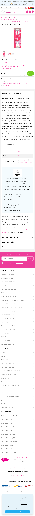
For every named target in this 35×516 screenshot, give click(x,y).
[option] (17, 38)
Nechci (17, 508)
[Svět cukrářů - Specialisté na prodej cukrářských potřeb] (6, 12)
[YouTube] (22, 475)
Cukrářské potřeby (15, 17)
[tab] (17, 93)
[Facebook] (13, 475)
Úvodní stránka (5, 17)
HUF (10, 7)
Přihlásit (30, 258)
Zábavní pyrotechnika (25, 162)
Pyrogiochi (9, 81)
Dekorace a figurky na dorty (8, 19)
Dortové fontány (26, 21)
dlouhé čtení (24, 504)
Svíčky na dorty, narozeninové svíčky (10, 21)
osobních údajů (19, 263)
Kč (4, 7)
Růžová (20, 152)
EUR (7, 7)
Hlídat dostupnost (6, 68)
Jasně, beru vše (17, 511)
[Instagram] (17, 475)
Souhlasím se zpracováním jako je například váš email (18, 264)
